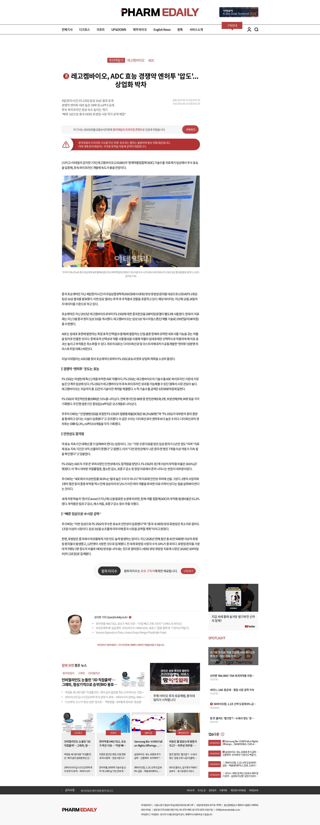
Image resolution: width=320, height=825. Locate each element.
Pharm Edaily (79, 810)
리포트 (101, 29)
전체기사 (67, 29)
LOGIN (248, 29)
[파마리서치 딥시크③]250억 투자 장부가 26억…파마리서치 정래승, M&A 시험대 (107, 697)
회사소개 (190, 790)
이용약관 (223, 790)
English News (162, 29)
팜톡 (180, 29)
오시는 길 (202, 790)
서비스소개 (196, 29)
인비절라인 (94, 673)
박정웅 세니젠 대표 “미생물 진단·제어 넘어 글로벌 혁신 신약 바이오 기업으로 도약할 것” (111, 692)
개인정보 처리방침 (238, 790)
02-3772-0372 (198, 809)
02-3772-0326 (163, 809)
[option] (107, 790)
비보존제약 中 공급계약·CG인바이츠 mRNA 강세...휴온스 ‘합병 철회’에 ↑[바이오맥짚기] (142, 628)
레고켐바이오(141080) (111, 162)
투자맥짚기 (116, 60)
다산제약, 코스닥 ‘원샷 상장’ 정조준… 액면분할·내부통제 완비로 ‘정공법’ (103, 702)
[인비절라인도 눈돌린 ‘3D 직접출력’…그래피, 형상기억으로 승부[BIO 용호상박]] (133, 679)
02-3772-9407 (185, 809)
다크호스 (84, 29)
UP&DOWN (118, 29)
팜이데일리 (68, 673)
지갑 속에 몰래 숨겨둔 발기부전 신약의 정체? (233, 618)
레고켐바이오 (135, 60)
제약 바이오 (140, 29)
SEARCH (256, 29)
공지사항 (69, 790)
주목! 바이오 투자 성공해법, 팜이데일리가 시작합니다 (174, 698)
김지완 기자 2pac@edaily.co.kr (111, 617)
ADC (151, 60)
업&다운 (148, 732)
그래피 (81, 673)
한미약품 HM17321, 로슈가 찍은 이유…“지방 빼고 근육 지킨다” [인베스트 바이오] (139, 624)
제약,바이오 (183, 732)
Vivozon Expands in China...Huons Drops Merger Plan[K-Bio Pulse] (131, 632)
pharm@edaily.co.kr (231, 809)
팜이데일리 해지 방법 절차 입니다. (97, 790)
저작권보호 (253, 790)
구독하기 (190, 129)
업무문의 (212, 790)
